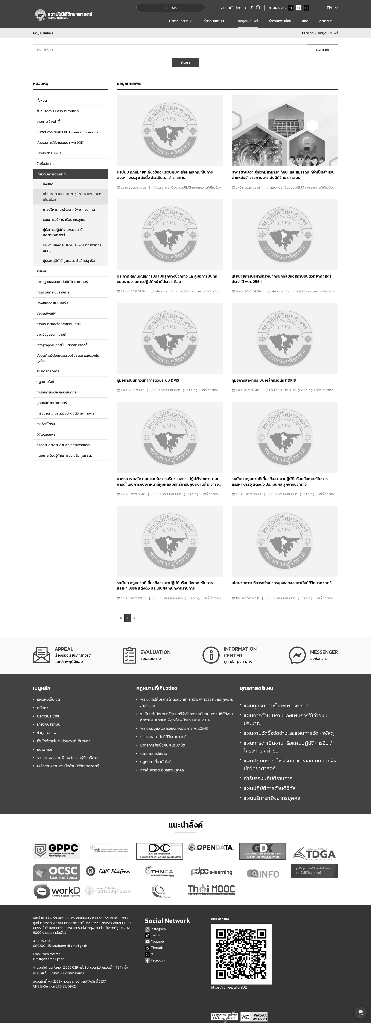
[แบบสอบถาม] (147, 655)
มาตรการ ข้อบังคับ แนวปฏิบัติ (162, 745)
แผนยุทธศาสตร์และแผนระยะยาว (277, 705)
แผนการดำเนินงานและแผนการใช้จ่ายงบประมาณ (285, 719)
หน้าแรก (308, 32)
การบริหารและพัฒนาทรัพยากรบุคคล (69, 209)
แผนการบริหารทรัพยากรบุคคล (64, 219)
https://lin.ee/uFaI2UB (229, 987)
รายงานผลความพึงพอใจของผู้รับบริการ (67, 758)
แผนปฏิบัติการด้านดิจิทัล (269, 788)
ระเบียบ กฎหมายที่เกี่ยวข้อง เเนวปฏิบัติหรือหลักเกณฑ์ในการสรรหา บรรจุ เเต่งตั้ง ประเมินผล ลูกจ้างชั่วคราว (280, 481)
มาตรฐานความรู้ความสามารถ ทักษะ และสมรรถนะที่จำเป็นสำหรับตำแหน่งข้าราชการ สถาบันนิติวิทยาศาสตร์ (283, 174)
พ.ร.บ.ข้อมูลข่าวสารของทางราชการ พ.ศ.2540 (174, 728)
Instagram (158, 928)
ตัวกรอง (322, 49)
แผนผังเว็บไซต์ (48, 699)
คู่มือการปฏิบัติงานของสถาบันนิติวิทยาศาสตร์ (64, 232)
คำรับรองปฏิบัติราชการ (268, 778)
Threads (156, 947)
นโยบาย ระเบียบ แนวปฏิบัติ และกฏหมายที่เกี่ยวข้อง (72, 196)
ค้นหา (185, 62)
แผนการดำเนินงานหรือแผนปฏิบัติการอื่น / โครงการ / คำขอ (288, 746)
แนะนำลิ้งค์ (45, 749)
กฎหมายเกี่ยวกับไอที (156, 762)
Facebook (157, 960)
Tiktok (155, 935)
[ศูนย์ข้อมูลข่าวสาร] (229, 655)
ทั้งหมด (48, 184)
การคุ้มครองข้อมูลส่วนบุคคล (162, 770)
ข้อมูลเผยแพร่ (47, 733)
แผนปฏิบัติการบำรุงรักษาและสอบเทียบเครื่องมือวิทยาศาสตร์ (291, 764)
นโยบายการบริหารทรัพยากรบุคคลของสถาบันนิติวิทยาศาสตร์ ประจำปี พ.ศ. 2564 (281, 278)
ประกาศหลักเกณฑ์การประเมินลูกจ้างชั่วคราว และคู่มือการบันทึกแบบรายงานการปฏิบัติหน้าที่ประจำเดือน (167, 278)
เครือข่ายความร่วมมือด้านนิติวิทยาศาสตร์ (68, 766)
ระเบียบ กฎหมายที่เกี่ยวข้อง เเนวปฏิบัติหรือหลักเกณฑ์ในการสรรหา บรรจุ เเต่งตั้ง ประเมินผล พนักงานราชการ (165, 585)
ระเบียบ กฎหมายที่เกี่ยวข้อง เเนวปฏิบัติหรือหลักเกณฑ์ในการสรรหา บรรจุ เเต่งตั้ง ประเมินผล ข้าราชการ (165, 174)
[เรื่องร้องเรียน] (62, 655)
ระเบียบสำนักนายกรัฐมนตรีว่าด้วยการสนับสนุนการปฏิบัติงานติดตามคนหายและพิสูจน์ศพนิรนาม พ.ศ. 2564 (186, 717)
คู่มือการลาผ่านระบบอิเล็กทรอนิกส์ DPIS (264, 380)
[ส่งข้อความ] (313, 655)
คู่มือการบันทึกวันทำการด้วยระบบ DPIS (148, 380)
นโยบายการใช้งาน (153, 753)
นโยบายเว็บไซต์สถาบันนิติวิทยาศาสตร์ (58, 973)
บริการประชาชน (48, 716)
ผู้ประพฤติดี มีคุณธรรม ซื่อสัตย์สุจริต (69, 260)
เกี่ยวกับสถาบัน (48, 724)
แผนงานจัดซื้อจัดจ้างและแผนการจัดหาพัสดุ (289, 733)
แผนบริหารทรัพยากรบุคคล (272, 798)
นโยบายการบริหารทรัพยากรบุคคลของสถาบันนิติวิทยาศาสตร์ (281, 583)
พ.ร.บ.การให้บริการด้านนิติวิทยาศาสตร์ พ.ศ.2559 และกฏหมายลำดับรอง (186, 702)
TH (329, 7)
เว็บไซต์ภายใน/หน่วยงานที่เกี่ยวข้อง (63, 741)
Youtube (157, 941)
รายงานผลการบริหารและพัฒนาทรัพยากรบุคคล (72, 248)
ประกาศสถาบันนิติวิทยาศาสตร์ (163, 737)
